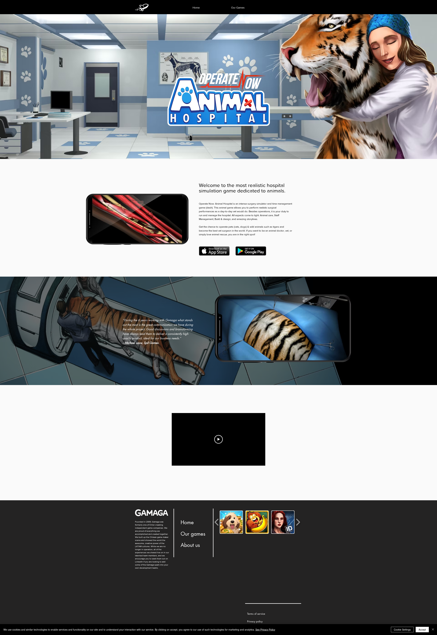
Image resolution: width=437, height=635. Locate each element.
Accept (422, 629)
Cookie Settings (402, 629)
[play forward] (298, 522)
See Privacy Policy (265, 629)
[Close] (433, 629)
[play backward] (217, 522)
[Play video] (218, 439)
